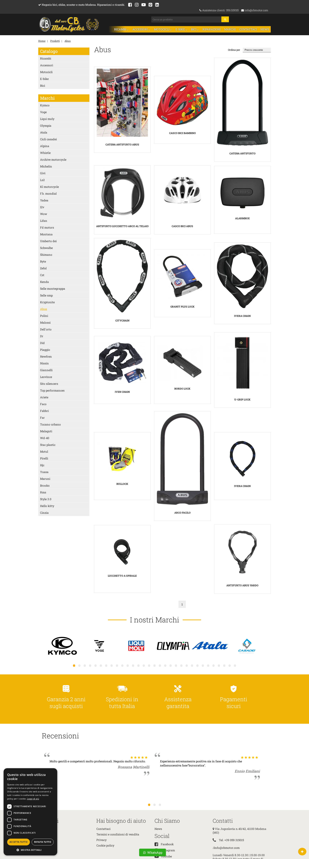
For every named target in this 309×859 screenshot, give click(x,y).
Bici (200, 29)
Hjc (42, 465)
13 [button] (138, 665)
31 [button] (235, 665)
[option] (62, 646)
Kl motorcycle (49, 186)
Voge (43, 111)
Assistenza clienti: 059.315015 (220, 10)
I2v (42, 207)
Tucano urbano (50, 424)
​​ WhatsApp (154, 852)
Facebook (167, 844)
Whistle (45, 152)
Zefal (43, 268)
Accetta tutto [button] (18, 841)
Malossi (45, 322)
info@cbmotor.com (256, 10)
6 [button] (101, 665)
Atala (43, 132)
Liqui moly (47, 118)
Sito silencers (49, 383)
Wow (43, 213)
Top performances (52, 390)
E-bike (187, 29)
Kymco (45, 105)
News (264, 29)
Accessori (151, 29)
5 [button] (95, 665)
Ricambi (133, 29)
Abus (68, 40)
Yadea (44, 200)
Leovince (46, 376)
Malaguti (46, 431)
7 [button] (106, 665)
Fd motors (47, 227)
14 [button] (144, 665)
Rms (43, 492)
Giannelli (46, 370)
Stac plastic (47, 444)
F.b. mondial (48, 193)
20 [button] (176, 665)
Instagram (168, 850)
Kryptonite (47, 302)
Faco (43, 403)
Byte (43, 261)
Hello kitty (47, 505)
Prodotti (55, 40)
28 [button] (219, 665)
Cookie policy (105, 845)
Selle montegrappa (52, 288)
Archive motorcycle (53, 159)
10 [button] (122, 665)
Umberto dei (48, 240)
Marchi (233, 29)
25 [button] (203, 665)
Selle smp (46, 295)
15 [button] (149, 665)
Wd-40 (44, 437)
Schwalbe (46, 247)
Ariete (44, 397)
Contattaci (249, 29)
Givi (42, 173)
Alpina (44, 145)
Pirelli (44, 458)
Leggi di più (33, 798)
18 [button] (165, 665)
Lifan (43, 220)
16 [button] (154, 665)
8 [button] (111, 665)
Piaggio (45, 349)
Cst (42, 274)
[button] (30, 850)
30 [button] (229, 665)
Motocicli (171, 29)
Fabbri (44, 410)
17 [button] (160, 665)
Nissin (44, 363)
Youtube (166, 856)
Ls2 (42, 179)
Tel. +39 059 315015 (231, 839)
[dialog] (30, 811)
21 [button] (181, 665)
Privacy (101, 839)
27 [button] (213, 665)
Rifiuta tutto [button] (42, 841)
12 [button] (133, 665)
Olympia (45, 125)
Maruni (45, 478)
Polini (44, 315)
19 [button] (170, 665)
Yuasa (44, 471)
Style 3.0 (45, 499)
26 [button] (208, 665)
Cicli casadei (48, 139)
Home (41, 40)
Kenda (44, 281)
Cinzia (44, 512)
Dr (41, 336)
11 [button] (127, 665)
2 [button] (79, 665)
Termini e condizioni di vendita (117, 834)
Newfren (46, 356)
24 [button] (197, 665)
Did (42, 342)
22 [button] (186, 665)
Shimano (46, 254)
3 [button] (85, 665)
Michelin (46, 166)
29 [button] (224, 665)
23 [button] (192, 665)
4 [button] (90, 665)
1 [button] (74, 665)
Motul (44, 451)
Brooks (45, 485)
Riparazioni (215, 29)
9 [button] (117, 665)
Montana (46, 234)
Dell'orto (46, 329)
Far (42, 417)
